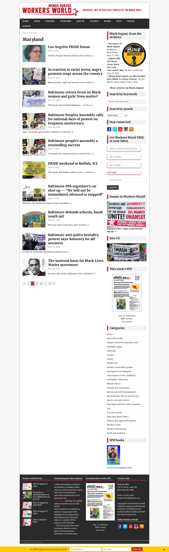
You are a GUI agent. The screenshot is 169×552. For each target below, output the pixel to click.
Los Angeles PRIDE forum (69, 47)
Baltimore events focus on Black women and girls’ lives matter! (74, 94)
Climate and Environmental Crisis (122, 342)
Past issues (127, 321)
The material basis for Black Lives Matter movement (76, 263)
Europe (110, 355)
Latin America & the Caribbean (121, 375)
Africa (109, 334)
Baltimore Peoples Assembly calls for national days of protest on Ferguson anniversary (75, 119)
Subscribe (65, 21)
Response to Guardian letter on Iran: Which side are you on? (41, 495)
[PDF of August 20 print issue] (27, 507)
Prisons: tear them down (118, 388)
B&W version (127, 318)
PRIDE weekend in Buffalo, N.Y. (73, 163)
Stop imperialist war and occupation (123, 404)
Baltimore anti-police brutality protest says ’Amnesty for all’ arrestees (73, 239)
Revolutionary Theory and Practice (123, 396)
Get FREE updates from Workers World (48, 549)
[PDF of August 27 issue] (27, 488)
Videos (130, 21)
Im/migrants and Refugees (119, 371)
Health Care (112, 363)
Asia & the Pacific (115, 338)
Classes (94, 21)
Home (25, 21)
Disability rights (114, 346)
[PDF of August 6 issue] (27, 524)
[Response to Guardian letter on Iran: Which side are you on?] (27, 497)
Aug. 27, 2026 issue (126, 315)
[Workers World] (84, 11)
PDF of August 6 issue (40, 521)
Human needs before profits (120, 367)
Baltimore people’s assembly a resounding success (73, 143)
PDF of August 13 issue (40, 512)
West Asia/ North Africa (117, 416)
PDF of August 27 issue (40, 485)
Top (108, 408)
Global (110, 359)
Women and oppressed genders (121, 420)
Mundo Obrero (114, 383)
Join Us (80, 21)
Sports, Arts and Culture (118, 400)
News (37, 21)
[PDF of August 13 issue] (27, 516)
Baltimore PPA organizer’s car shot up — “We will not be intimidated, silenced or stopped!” (75, 190)
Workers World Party (116, 429)
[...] (92, 55)
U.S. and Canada (114, 412)
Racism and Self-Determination (121, 392)
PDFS (118, 21)
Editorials (111, 350)
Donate (27, 26)
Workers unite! (114, 424)
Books (107, 21)
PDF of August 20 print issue (40, 504)
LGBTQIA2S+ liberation (117, 379)
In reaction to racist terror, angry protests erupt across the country (75, 72)
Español (50, 21)
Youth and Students (116, 433)
